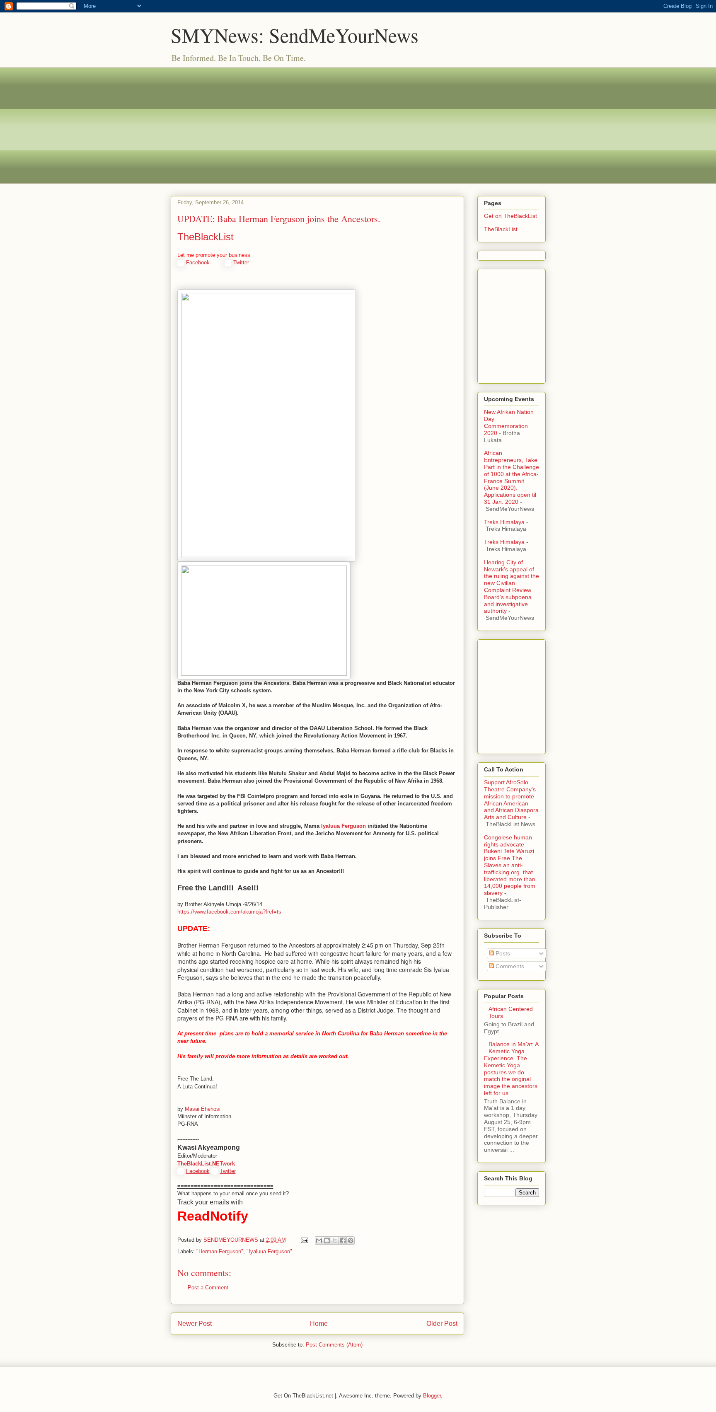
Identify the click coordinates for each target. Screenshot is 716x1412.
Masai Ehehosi (202, 1109)
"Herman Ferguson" (219, 1251)
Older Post (441, 1323)
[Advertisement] (358, 126)
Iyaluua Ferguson (343, 826)
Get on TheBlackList (510, 216)
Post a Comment (208, 1287)
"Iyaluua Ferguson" (269, 1251)
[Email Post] (304, 1240)
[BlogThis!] (327, 1240)
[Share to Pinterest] (350, 1240)
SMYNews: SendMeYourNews (294, 35)
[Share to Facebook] (343, 1240)
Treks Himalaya (504, 522)
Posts (502, 953)
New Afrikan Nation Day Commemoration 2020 (509, 422)
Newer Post (194, 1323)
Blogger (432, 1396)
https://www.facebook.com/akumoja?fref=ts (229, 912)
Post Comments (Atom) (334, 1345)
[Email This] (319, 1240)
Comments (509, 966)
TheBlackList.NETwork (206, 1164)
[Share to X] (335, 1240)
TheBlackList (205, 236)
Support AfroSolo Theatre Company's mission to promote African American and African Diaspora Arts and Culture (511, 799)
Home (319, 1323)
